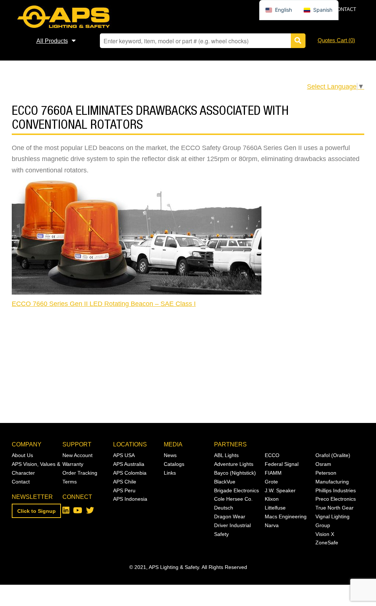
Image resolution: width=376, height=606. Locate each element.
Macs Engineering (286, 516)
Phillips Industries (335, 490)
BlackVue (224, 482)
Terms (69, 482)
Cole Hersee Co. (233, 499)
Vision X (324, 534)
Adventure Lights (233, 464)
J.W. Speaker (280, 490)
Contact (345, 9)
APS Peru (124, 490)
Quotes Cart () (336, 40)
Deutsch (223, 508)
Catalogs (174, 464)
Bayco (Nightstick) (235, 473)
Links (170, 473)
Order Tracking (79, 473)
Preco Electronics (335, 499)
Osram (323, 464)
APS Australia (128, 464)
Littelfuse (275, 508)
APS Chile (124, 482)
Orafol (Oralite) (332, 455)
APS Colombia (130, 473)
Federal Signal (282, 464)
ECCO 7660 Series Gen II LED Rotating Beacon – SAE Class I (104, 303)
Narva (272, 525)
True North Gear (334, 508)
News (170, 455)
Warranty (72, 464)
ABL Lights (226, 455)
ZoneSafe (326, 542)
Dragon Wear (229, 516)
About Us (22, 455)
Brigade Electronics (236, 490)
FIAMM (273, 473)
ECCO (272, 455)
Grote (271, 482)
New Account (77, 455)
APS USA (124, 455)
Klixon (272, 499)
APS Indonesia (130, 499)
